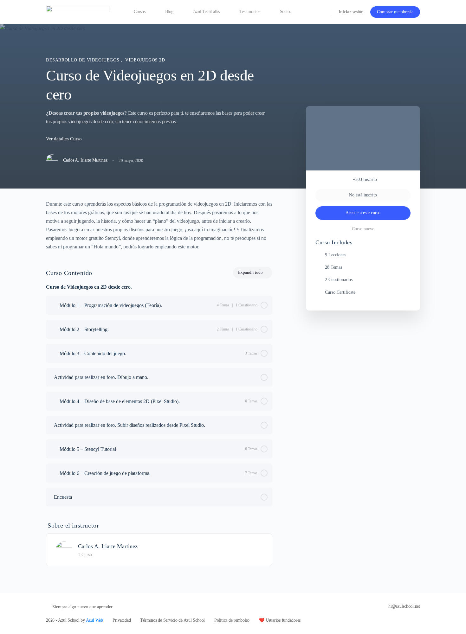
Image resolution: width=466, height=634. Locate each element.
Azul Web (94, 620)
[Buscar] (323, 12)
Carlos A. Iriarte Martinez (108, 546)
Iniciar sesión (351, 12)
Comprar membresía (395, 12)
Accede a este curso (363, 212)
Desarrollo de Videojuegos (83, 60)
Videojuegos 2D (145, 60)
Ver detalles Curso (64, 138)
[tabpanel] (159, 225)
